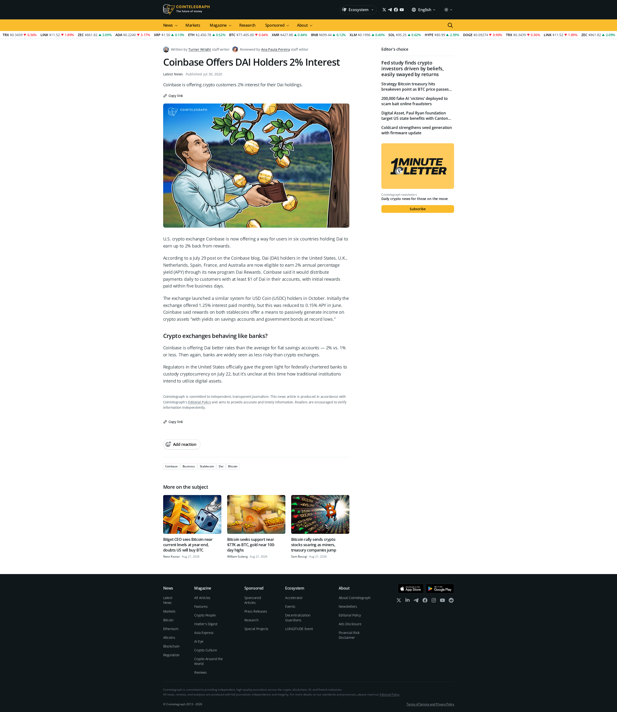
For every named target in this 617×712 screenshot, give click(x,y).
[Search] (450, 25)
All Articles (202, 597)
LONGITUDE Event (299, 628)
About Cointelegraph (355, 597)
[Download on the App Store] (411, 588)
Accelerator (294, 597)
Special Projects (256, 628)
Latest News (173, 74)
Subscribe (418, 209)
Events (290, 606)
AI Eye (198, 641)
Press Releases (255, 611)
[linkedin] (407, 601)
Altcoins (169, 637)
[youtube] (442, 601)
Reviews (200, 672)
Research (247, 25)
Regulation (171, 655)
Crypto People (205, 615)
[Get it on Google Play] (440, 588)
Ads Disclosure (350, 624)
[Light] (448, 9)
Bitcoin (168, 620)
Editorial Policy (199, 402)
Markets (192, 25)
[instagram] (434, 601)
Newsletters (348, 606)
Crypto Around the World (208, 661)
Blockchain (171, 646)
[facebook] (425, 601)
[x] (399, 601)
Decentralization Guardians (297, 617)
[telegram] (416, 601)
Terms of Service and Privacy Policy (430, 704)
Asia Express (204, 632)
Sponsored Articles (252, 600)
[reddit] (451, 601)
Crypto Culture (205, 650)
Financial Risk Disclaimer (349, 635)
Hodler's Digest (205, 624)
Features (201, 606)
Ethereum (170, 628)
